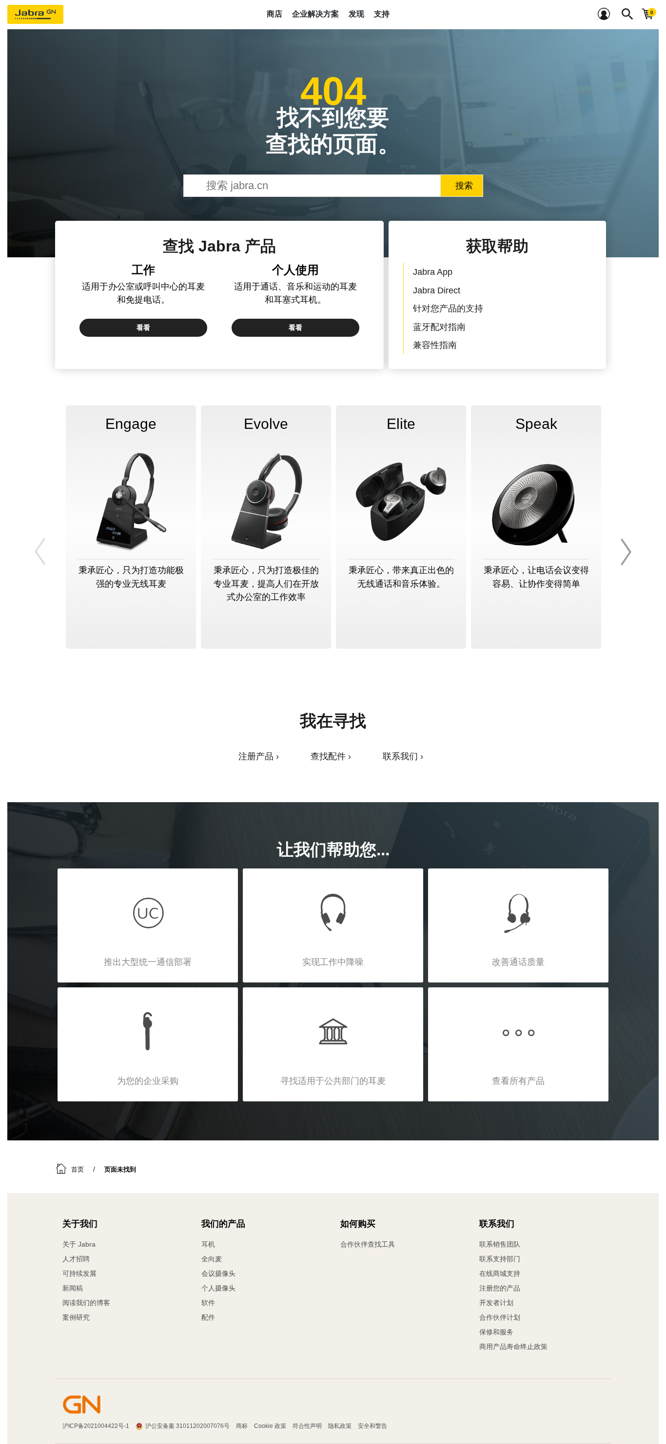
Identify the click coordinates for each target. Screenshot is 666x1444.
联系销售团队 (499, 1244)
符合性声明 (307, 1426)
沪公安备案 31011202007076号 (187, 1426)
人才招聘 (76, 1259)
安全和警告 (372, 1426)
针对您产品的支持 (448, 308)
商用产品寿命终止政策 (513, 1346)
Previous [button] (41, 551)
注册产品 (256, 756)
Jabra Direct (436, 290)
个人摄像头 (218, 1288)
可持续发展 (79, 1273)
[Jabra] (35, 14)
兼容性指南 (435, 345)
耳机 (208, 1244)
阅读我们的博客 (86, 1303)
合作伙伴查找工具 (367, 1244)
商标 (242, 1426)
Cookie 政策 (270, 1426)
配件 (208, 1317)
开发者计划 (496, 1303)
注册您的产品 (499, 1288)
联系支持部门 (499, 1259)
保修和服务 (496, 1332)
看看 (143, 327)
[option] (130, 527)
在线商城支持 (499, 1273)
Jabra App (432, 272)
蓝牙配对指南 (439, 327)
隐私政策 (340, 1426)
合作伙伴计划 (499, 1317)
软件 (208, 1303)
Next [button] (624, 551)
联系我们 (400, 756)
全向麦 (211, 1259)
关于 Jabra (79, 1244)
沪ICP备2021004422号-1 (95, 1426)
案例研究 (76, 1317)
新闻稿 (72, 1288)
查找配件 (328, 756)
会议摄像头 (218, 1273)
